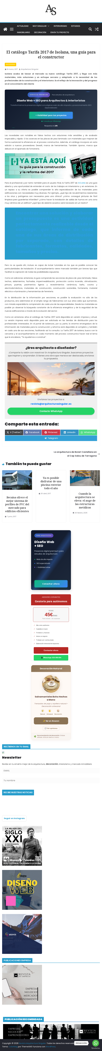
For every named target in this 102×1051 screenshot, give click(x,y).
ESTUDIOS (75, 26)
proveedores (10, 64)
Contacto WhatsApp (51, 411)
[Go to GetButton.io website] (95, 1048)
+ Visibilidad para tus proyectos (51, 115)
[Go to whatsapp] (95, 1043)
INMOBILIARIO (23, 32)
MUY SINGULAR (39, 26)
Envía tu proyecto (59, 32)
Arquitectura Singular (29, 69)
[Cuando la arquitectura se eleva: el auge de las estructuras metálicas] (85, 472)
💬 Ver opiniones (51, 728)
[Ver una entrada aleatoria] (97, 29)
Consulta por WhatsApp (52, 121)
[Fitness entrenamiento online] (22, 827)
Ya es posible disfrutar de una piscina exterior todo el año (51, 483)
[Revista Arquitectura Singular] (5, 29)
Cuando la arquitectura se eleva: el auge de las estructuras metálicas (84, 500)
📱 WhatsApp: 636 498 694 (51, 658)
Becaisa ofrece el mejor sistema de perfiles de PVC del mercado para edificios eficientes (17, 504)
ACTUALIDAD (22, 26)
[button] (47, 26)
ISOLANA (82, 183)
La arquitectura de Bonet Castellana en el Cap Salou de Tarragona (75, 453)
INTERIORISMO (60, 26)
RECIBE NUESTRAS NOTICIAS (18, 792)
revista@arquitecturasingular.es (51, 403)
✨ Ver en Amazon (51, 721)
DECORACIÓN (40, 32)
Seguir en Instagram (14, 818)
